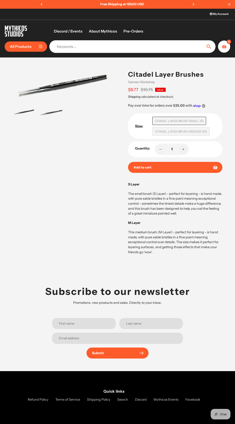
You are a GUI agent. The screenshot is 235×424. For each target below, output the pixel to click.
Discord (141, 399)
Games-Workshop (141, 82)
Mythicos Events (166, 399)
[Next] (193, 4)
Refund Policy (38, 399)
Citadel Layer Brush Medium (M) (181, 131)
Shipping (134, 96)
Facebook (192, 399)
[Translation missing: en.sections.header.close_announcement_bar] (229, 4)
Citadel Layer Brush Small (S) (179, 121)
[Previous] (41, 4)
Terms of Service (67, 399)
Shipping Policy (98, 399)
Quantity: (142, 148)
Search (122, 399)
